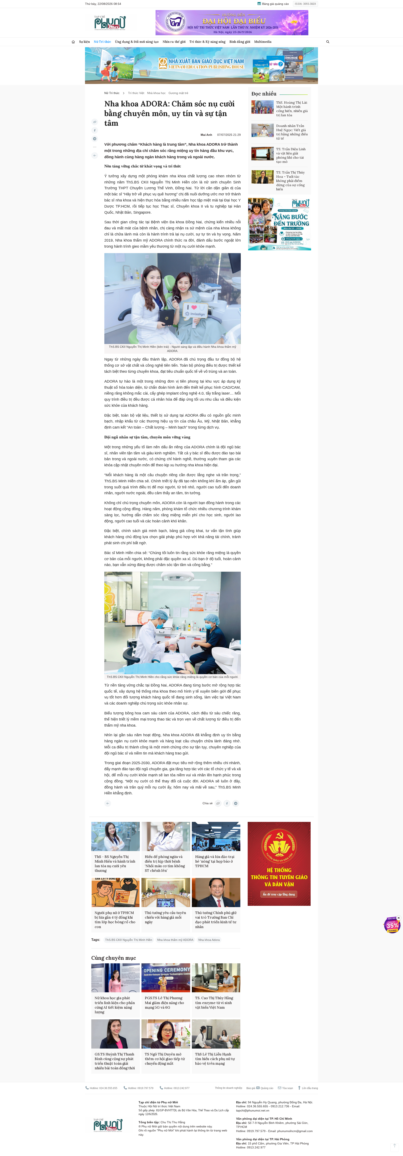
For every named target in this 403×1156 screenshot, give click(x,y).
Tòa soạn (287, 1088)
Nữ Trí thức (102, 42)
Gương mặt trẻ (178, 93)
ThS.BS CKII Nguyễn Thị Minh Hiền (128, 940)
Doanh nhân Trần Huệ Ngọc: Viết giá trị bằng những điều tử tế (292, 132)
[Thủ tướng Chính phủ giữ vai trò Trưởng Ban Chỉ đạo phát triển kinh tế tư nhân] (216, 892)
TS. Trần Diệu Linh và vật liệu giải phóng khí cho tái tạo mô (291, 155)
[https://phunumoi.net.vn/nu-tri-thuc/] (94, 155)
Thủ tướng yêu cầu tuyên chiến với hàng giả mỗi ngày (165, 917)
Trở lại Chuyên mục (107, 803)
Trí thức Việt (136, 93)
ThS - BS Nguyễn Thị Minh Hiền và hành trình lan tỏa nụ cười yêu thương (115, 863)
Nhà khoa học (156, 93)
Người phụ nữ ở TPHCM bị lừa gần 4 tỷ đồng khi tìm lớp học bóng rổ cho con (115, 919)
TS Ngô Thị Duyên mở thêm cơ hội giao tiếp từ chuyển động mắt (165, 1059)
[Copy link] (94, 122)
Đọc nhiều (263, 93)
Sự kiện (84, 42)
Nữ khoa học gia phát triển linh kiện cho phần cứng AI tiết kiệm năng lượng (115, 1005)
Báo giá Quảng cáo (259, 1088)
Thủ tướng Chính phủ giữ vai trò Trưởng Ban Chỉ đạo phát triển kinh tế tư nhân (215, 919)
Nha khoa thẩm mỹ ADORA (175, 940)
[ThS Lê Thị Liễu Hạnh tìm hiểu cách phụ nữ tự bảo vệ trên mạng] (216, 1034)
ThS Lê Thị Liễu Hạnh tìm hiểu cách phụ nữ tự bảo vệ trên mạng (215, 1059)
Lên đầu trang (309, 1088)
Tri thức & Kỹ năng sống (207, 42)
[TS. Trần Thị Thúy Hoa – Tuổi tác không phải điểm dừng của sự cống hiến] (262, 177)
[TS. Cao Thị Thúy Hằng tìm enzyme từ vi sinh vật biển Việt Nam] (216, 978)
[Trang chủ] (73, 41)
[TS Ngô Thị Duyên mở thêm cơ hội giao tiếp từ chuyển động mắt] (165, 1034)
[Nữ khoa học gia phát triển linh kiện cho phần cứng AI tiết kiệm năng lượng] (115, 978)
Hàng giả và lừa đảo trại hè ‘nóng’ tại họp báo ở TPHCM (214, 861)
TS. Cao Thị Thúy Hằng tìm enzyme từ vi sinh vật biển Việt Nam (214, 1003)
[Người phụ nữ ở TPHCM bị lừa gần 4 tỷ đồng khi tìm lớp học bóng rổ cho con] (115, 892)
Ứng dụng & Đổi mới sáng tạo (137, 42)
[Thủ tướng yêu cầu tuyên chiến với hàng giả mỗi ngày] (165, 892)
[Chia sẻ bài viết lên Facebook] (94, 130)
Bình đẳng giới (239, 42)
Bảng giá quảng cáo (275, 3)
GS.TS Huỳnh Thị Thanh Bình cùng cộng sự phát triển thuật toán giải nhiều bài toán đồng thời (115, 1061)
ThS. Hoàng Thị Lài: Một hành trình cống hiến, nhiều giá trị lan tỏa (292, 108)
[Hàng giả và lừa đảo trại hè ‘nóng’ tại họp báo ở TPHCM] (216, 836)
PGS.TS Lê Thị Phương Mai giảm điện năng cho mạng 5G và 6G (164, 1003)
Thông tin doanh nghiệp (228, 1088)
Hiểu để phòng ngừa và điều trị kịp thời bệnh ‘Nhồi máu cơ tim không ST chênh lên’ (165, 863)
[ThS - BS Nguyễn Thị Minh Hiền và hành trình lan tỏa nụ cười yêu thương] (115, 836)
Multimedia (263, 42)
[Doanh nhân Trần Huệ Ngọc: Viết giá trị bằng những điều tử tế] (262, 130)
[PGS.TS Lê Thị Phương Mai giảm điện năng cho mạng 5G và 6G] (165, 978)
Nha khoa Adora (209, 940)
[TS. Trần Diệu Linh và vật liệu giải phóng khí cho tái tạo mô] (262, 153)
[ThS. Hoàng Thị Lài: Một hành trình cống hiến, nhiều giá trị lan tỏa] (262, 107)
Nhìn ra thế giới (174, 42)
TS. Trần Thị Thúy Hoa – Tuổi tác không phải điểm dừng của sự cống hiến (290, 180)
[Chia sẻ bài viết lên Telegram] (94, 138)
